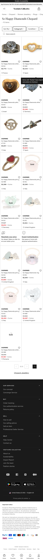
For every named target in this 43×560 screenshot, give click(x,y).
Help (5, 436)
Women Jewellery (24, 14)
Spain (34, 549)
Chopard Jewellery (21, 373)
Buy (4, 399)
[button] (39, 8)
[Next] (27, 367)
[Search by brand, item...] (4, 9)
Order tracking (8, 403)
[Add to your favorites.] (19, 62)
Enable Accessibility (21, 1)
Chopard (12, 14)
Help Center (7, 440)
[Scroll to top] (35, 367)
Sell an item (7, 426)
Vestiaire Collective (12, 450)
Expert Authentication (30, 237)
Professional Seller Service (13, 429)
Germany (29, 549)
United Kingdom (12, 549)
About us (6, 453)
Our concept (8, 389)
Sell (5, 416)
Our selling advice (10, 423)
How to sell (7, 420)
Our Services (8, 386)
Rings (35, 14)
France (5, 549)
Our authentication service (13, 406)
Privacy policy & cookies (20, 498)
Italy (38, 549)
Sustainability (8, 456)
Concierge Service (10, 392)
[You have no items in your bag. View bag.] (39, 8)
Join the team (8, 463)
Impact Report (8, 460)
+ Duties (9, 69)
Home (4, 14)
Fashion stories (9, 466)
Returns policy (8, 409)
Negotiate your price (9, 237)
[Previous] (16, 367)
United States (21, 549)
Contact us (7, 443)
